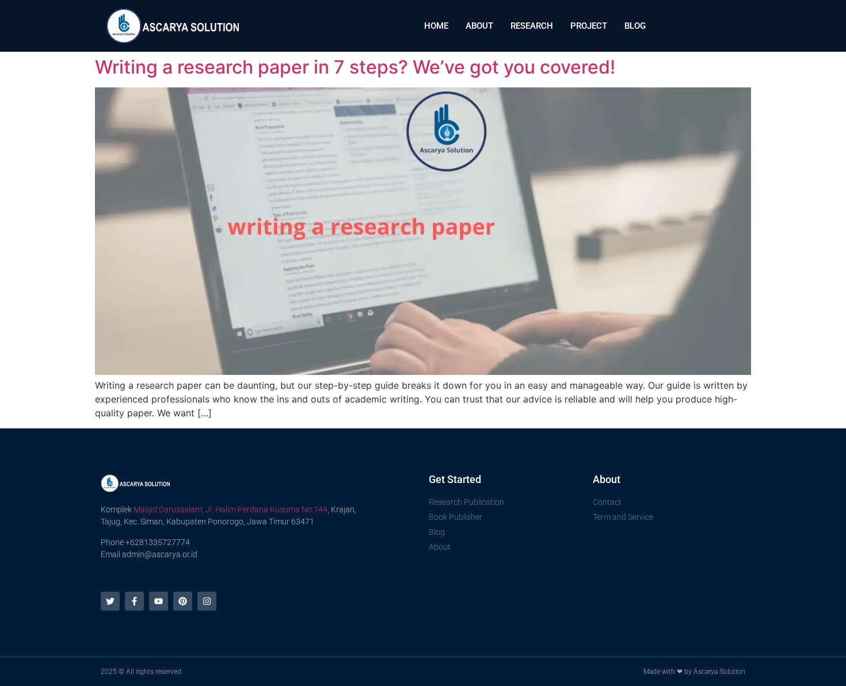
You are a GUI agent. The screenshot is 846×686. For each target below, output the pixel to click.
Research (531, 26)
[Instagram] (206, 601)
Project (588, 26)
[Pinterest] (182, 601)
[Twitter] (110, 601)
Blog (635, 26)
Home (436, 26)
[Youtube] (158, 601)
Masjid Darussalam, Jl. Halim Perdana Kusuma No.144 (230, 509)
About (479, 26)
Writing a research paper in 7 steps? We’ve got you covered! (355, 67)
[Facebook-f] (134, 601)
